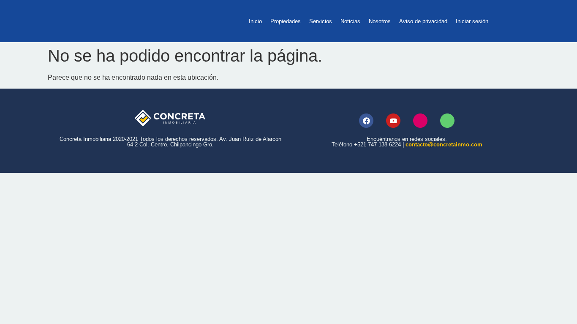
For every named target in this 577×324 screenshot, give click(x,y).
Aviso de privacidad (423, 21)
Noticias (350, 21)
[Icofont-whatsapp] (447, 120)
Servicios (320, 21)
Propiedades (285, 21)
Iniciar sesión (472, 21)
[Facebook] (366, 120)
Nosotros (380, 21)
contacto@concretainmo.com (444, 144)
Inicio (255, 21)
